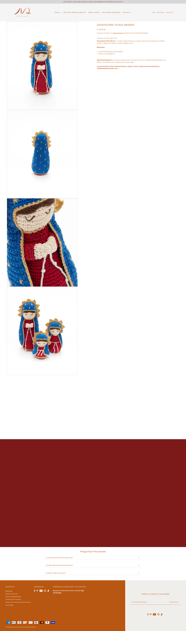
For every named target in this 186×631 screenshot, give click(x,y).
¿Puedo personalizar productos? (59, 565)
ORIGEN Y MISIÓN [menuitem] (94, 12)
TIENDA (57, 12)
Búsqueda (8, 591)
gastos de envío (118, 33)
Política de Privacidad (13, 599)
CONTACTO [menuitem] (126, 12)
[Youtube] (41, 591)
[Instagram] (45, 591)
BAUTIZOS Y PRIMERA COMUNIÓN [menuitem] (75, 12)
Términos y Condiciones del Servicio (18, 602)
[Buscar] (153, 12)
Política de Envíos (11, 594)
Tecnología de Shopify (29, 627)
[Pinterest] (37, 591)
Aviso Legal (9, 605)
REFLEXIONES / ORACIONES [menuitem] (111, 12)
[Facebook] (34, 591)
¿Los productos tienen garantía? (59, 558)
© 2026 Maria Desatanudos (13, 627)
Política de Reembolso (13, 596)
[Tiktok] (48, 591)
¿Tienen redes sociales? (56, 573)
